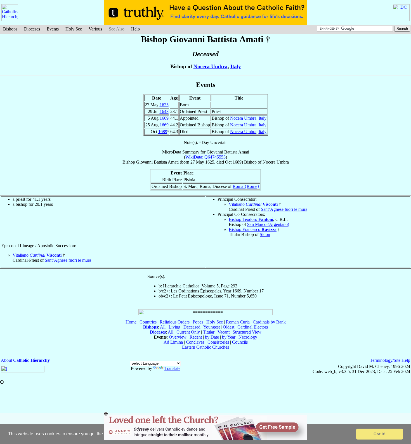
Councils (240, 342)
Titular (208, 332)
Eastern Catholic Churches (205, 347)
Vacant (224, 332)
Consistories (218, 342)
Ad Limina (173, 342)
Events (53, 29)
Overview (177, 337)
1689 (162, 131)
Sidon (265, 234)
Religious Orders (175, 322)
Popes (198, 322)
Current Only (188, 332)
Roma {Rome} (246, 186)
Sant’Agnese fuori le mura (284, 209)
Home (131, 322)
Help (135, 29)
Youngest (211, 327)
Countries (148, 322)
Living (174, 327)
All (163, 327)
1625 (164, 104)
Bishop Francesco (253, 229)
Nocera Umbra (210, 66)
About (25, 360)
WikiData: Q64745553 (205, 157)
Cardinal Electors (252, 327)
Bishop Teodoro (251, 219)
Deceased (191, 327)
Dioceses (32, 29)
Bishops (10, 29)
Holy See (73, 29)
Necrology (247, 337)
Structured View (247, 332)
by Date (212, 337)
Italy (235, 66)
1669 (164, 118)
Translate (172, 368)
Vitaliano (253, 204)
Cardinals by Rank (269, 322)
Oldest (228, 327)
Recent (196, 337)
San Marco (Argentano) (268, 224)
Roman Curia (238, 322)
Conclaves (195, 342)
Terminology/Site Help (390, 360)
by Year (228, 337)
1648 (164, 111)
